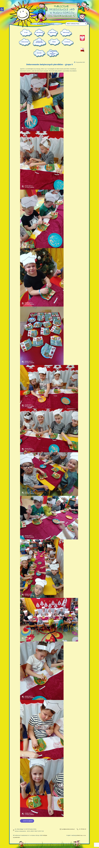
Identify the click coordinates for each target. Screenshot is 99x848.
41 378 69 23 (82, 829)
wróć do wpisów (27, 821)
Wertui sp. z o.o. (81, 835)
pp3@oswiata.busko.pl (68, 829)
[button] (2, 9)
